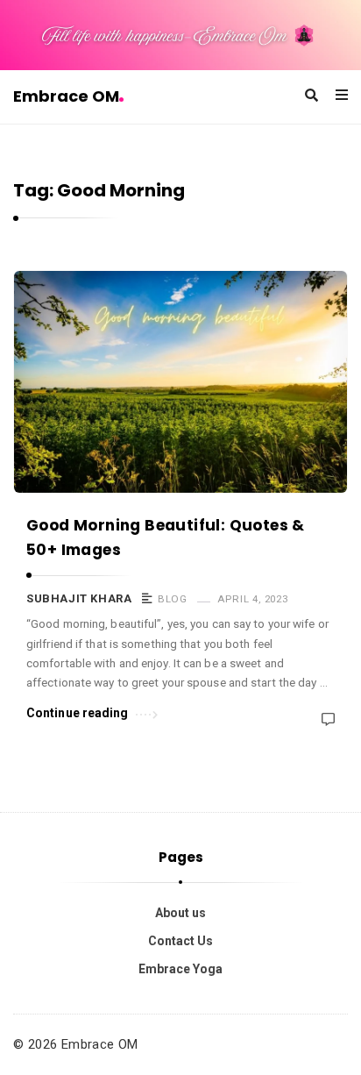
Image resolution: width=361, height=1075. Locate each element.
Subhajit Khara (78, 598)
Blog (172, 599)
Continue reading (77, 713)
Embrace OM (66, 96)
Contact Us (180, 941)
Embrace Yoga (180, 969)
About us (180, 913)
